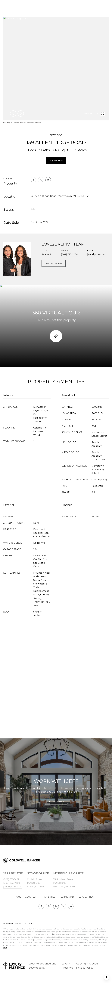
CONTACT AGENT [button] (53, 263)
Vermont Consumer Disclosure (18, 923)
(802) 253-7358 (11, 883)
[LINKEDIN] (56, 906)
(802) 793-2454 (69, 254)
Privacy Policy (84, 967)
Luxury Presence (67, 965)
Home (18, 897)
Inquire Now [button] (56, 160)
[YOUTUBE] (70, 906)
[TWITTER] (63, 906)
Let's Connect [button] (56, 801)
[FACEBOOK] (41, 906)
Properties (48, 897)
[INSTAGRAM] (48, 906)
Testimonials (67, 897)
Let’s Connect (87, 897)
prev (13, 113)
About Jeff (31, 897)
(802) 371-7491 (11, 879)
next (20, 113)
